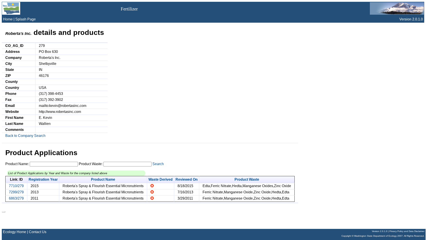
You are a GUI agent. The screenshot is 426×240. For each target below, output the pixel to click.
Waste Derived (160, 179)
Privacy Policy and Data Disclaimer (406, 231)
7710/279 (16, 186)
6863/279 (16, 198)
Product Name (103, 179)
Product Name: (17, 164)
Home (8, 19)
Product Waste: (91, 164)
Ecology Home (14, 232)
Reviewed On (187, 179)
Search (158, 164)
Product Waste (247, 179)
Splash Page (25, 19)
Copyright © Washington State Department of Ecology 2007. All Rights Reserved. (382, 236)
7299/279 (16, 192)
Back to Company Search (25, 136)
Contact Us (37, 232)
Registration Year (43, 179)
